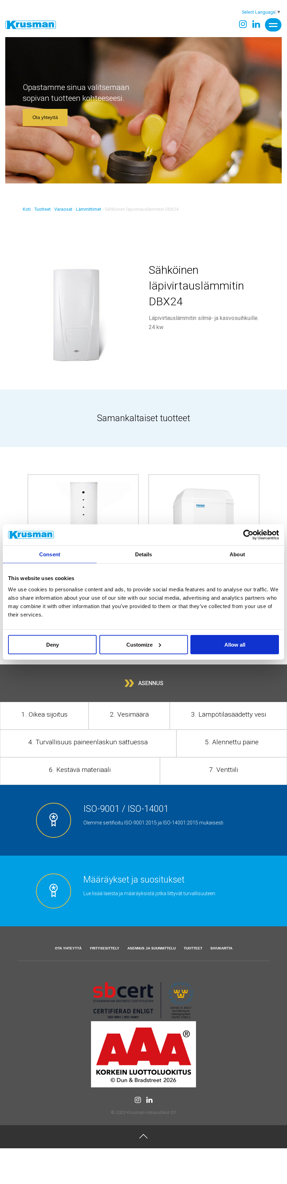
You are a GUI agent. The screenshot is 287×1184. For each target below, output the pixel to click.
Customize (139, 644)
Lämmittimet (88, 209)
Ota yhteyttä (45, 117)
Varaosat (63, 209)
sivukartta (221, 948)
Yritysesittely (104, 948)
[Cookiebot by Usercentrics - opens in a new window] (248, 535)
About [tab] (237, 554)
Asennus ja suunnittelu (151, 948)
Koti (27, 209)
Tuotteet (42, 209)
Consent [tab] (49, 554)
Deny (52, 644)
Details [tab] (143, 554)
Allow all (234, 644)
